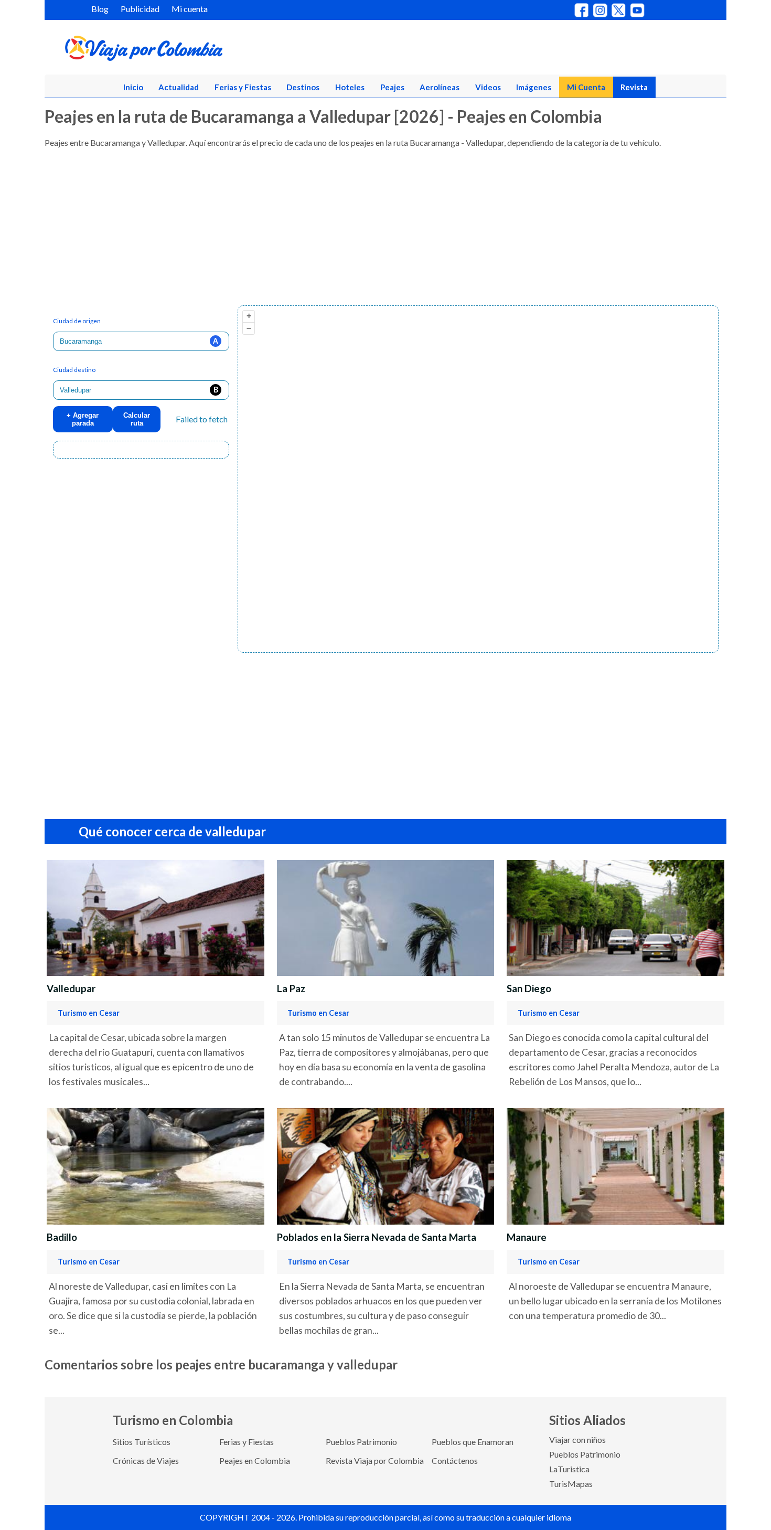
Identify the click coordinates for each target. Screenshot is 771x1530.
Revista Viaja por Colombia (375, 1460)
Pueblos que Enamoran (472, 1442)
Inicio (133, 87)
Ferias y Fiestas (243, 87)
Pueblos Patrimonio (361, 1442)
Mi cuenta (190, 9)
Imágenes (533, 87)
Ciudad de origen (77, 321)
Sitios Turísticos (141, 1442)
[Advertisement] (359, 231)
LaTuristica (569, 1469)
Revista (634, 87)
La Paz (291, 988)
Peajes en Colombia (254, 1460)
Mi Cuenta (586, 87)
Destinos (302, 87)
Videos (488, 87)
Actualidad (178, 87)
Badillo (62, 1237)
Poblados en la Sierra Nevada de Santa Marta (376, 1237)
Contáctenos (455, 1460)
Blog (100, 9)
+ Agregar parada (83, 419)
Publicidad (140, 9)
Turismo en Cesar (89, 1012)
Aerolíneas (439, 87)
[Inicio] (194, 50)
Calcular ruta (136, 419)
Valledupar (71, 988)
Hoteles (350, 87)
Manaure (527, 1237)
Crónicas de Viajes (146, 1460)
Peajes (392, 87)
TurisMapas (571, 1484)
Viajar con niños (577, 1439)
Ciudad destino (74, 370)
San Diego (529, 988)
